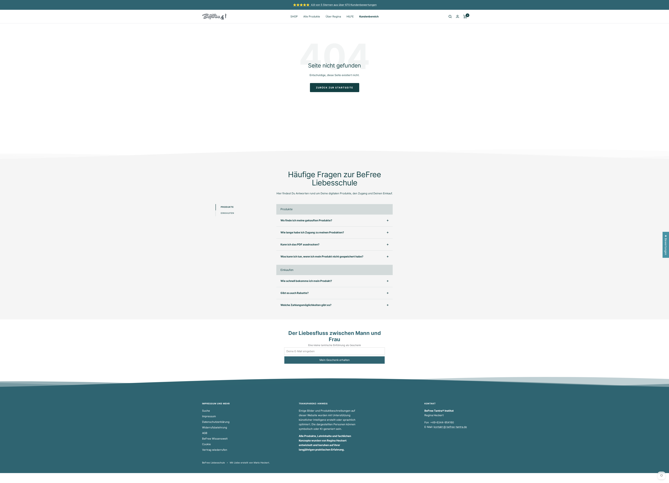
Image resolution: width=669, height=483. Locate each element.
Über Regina (333, 16)
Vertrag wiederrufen (214, 449)
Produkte (227, 207)
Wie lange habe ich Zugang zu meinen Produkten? (312, 232)
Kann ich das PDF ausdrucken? (299, 244)
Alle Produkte (311, 16)
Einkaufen (227, 213)
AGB (204, 433)
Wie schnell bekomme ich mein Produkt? (306, 281)
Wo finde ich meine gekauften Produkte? (306, 220)
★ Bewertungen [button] (665, 245)
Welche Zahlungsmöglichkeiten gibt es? (305, 305)
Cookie (206, 444)
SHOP (294, 16)
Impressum (209, 416)
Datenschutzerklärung (215, 422)
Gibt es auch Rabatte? (294, 293)
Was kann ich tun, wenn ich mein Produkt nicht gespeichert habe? (321, 256)
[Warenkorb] (465, 16)
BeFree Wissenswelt (215, 438)
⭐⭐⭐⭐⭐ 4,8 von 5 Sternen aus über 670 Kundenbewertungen (335, 4)
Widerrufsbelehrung (214, 427)
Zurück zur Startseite (334, 87)
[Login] (457, 16)
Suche (206, 410)
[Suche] (450, 16)
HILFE (350, 16)
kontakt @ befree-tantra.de (450, 427)
